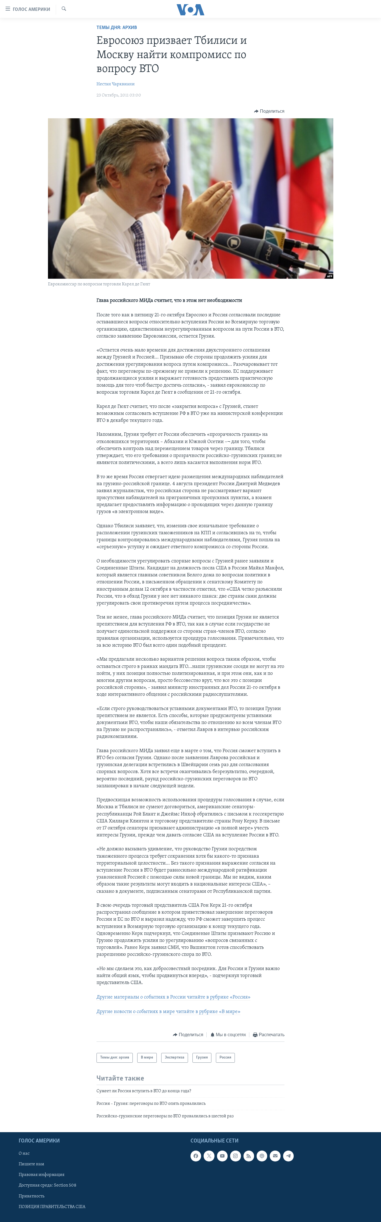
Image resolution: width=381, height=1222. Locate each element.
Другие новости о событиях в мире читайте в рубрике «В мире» (168, 1011)
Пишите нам (31, 1164)
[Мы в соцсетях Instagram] (235, 1156)
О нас (24, 1153)
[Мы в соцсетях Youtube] (222, 1156)
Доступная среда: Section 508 (47, 1185)
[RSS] (248, 1156)
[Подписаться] (275, 1156)
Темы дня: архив (117, 27)
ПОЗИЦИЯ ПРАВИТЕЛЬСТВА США (52, 1206)
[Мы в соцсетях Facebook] (196, 1156)
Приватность (31, 1196)
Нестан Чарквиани (116, 84)
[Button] (269, 111)
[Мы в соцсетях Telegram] (288, 1156)
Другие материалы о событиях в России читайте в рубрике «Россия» (173, 997)
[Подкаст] (262, 1156)
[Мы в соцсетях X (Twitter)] (209, 1156)
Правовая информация (41, 1175)
